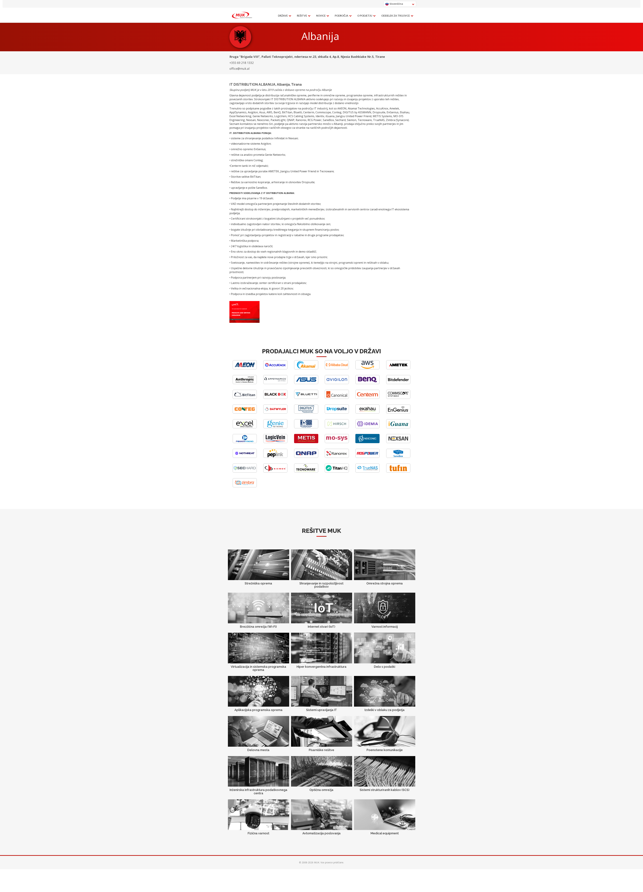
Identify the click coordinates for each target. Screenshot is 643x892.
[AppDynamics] (275, 383)
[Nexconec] (367, 442)
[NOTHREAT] (245, 457)
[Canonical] (337, 398)
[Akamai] (306, 368)
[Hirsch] (337, 427)
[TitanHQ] (337, 471)
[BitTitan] (245, 398)
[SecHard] (245, 471)
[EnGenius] (398, 412)
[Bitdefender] (398, 383)
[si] (242, 15)
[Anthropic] (245, 383)
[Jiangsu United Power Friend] (245, 442)
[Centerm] (367, 398)
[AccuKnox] (275, 368)
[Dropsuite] (337, 412)
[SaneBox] (398, 457)
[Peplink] (275, 457)
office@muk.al (239, 69)
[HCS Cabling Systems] (306, 427)
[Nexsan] (398, 442)
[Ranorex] (337, 457)
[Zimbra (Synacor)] (245, 486)
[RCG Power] (367, 457)
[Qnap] (306, 457)
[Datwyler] (275, 412)
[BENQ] (367, 383)
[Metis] (306, 442)
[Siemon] (275, 471)
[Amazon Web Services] (367, 368)
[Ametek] (398, 368)
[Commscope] (398, 398)
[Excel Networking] (245, 427)
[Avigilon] (337, 383)
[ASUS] (306, 383)
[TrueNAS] (367, 471)
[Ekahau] (367, 412)
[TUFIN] (398, 471)
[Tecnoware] (306, 471)
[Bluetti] (306, 398)
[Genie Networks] (275, 427)
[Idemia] (367, 427)
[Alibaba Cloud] (337, 368)
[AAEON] (245, 368)
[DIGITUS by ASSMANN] (306, 412)
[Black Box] (275, 398)
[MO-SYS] (337, 442)
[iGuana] (398, 427)
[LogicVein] (275, 442)
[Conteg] (245, 412)
